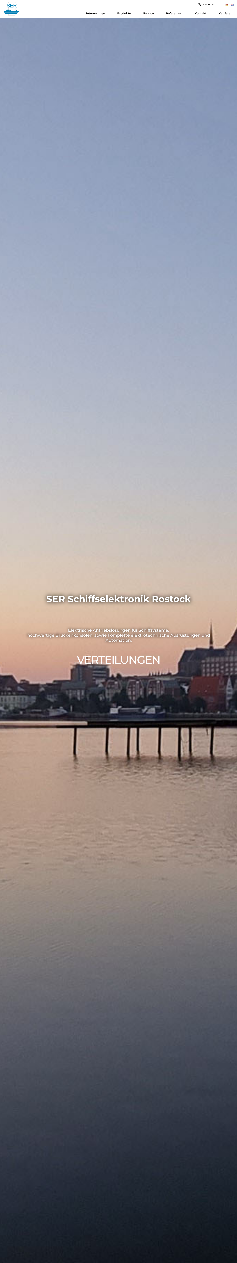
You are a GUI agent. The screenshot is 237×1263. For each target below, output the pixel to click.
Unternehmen (95, 13)
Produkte (124, 13)
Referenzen (174, 13)
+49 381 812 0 (210, 4)
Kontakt (200, 13)
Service (148, 13)
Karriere (224, 13)
